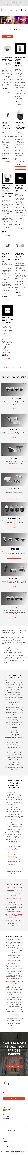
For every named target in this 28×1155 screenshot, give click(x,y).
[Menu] (26, 10)
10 (15, 367)
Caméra (5, 1125)
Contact (14, 1098)
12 (20, 367)
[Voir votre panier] (21, 10)
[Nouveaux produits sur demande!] (14, 1)
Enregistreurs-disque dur (8, 1127)
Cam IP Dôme (12, 853)
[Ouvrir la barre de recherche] (17, 10)
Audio (4, 1144)
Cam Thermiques (13, 863)
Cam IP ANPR (12, 856)
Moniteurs (5, 1133)
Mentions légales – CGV (8, 1121)
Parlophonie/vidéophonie (9, 1130)
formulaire (20, 892)
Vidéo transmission (7, 1141)
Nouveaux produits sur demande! (14, 2)
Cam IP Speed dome (14, 858)
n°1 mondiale (8, 659)
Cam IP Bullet (12, 854)
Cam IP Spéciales (13, 859)
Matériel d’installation (8, 1146)
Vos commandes (7, 1118)
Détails (7, 92)
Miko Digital (21, 1152)
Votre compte (6, 1116)
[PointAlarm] (6, 10)
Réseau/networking (7, 1138)
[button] (7, 36)
